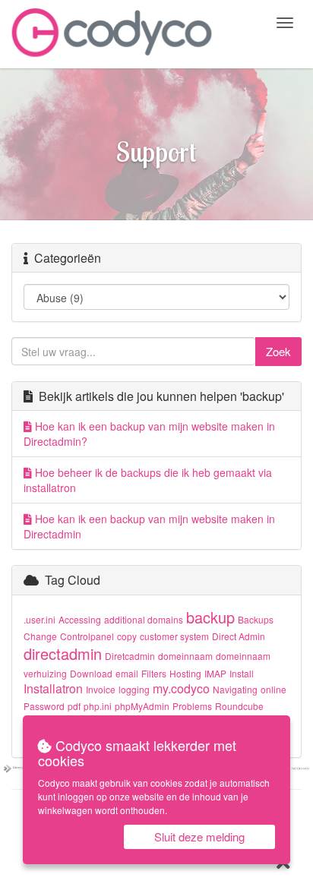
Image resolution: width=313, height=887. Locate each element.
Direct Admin (238, 636)
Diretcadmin (130, 655)
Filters (153, 673)
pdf (74, 705)
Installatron (53, 688)
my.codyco (181, 688)
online (273, 689)
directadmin (63, 653)
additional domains (143, 619)
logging (134, 689)
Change (40, 636)
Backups (255, 619)
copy (127, 636)
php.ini (98, 705)
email (126, 673)
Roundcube (239, 705)
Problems (192, 705)
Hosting (185, 673)
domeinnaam (185, 655)
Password (44, 705)
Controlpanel (87, 636)
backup (210, 617)
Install (241, 673)
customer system (174, 636)
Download (91, 673)
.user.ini (39, 619)
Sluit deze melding (199, 836)
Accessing (79, 619)
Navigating (235, 689)
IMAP (215, 673)
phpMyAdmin (142, 705)
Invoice (100, 689)
